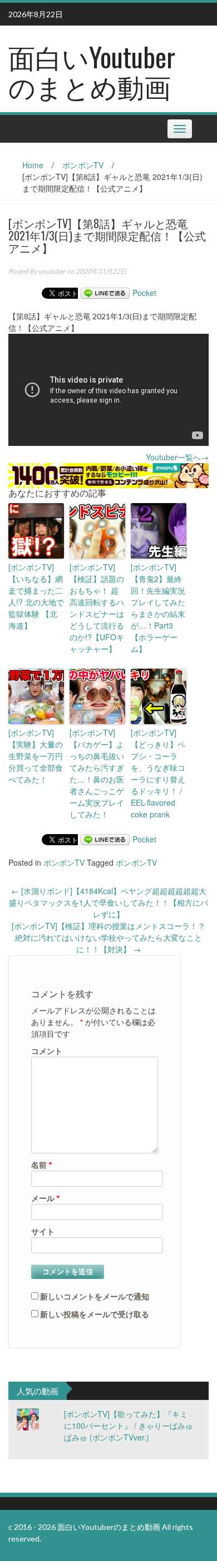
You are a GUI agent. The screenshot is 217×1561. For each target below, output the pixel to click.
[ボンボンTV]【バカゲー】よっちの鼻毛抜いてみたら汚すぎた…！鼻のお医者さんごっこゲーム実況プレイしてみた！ (97, 773)
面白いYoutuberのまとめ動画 (91, 71)
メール (45, 1198)
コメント (46, 1051)
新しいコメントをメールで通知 (94, 1296)
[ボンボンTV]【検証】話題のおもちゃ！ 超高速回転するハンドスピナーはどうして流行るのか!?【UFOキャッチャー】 (97, 607)
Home (32, 164)
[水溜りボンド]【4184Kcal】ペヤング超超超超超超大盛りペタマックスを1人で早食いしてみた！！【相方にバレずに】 (108, 902)
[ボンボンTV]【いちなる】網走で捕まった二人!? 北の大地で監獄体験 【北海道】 (36, 596)
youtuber (52, 271)
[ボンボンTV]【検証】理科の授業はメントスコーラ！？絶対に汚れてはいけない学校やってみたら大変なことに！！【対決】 (108, 937)
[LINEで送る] (105, 292)
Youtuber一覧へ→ (177, 457)
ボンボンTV (82, 164)
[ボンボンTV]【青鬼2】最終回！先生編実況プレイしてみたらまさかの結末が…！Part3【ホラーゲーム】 (158, 607)
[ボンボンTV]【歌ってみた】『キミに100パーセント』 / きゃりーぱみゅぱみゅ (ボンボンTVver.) (128, 1425)
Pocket (144, 292)
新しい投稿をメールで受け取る (94, 1314)
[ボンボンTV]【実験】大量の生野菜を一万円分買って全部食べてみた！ (35, 756)
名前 (41, 1165)
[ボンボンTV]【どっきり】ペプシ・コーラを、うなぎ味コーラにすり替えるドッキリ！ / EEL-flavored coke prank (158, 773)
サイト (43, 1231)
